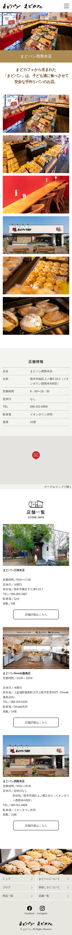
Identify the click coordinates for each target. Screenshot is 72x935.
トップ (6, 878)
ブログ (6, 887)
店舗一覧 (44, 895)
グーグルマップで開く (58, 486)
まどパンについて (49, 878)
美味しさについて (49, 887)
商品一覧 (8, 895)
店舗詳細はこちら (36, 614)
